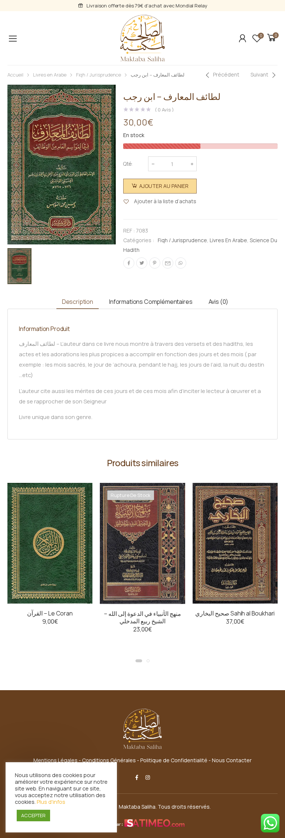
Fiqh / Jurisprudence (98, 74)
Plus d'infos (51, 801)
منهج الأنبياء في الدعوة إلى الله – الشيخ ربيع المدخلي (142, 617)
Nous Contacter (232, 760)
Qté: (127, 163)
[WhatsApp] (180, 263)
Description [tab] (77, 302)
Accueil (15, 74)
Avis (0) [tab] (219, 302)
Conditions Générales (109, 760)
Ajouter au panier (164, 185)
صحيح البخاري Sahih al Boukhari (235, 613)
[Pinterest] (154, 263)
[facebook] (136, 777)
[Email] (167, 263)
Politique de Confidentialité (173, 760)
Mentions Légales (55, 760)
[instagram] (147, 777)
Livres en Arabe (49, 74)
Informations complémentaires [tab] (151, 302)
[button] (138, 660)
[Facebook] (128, 263)
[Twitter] (141, 263)
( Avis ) (164, 109)
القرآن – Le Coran (49, 613)
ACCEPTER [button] (33, 815)
